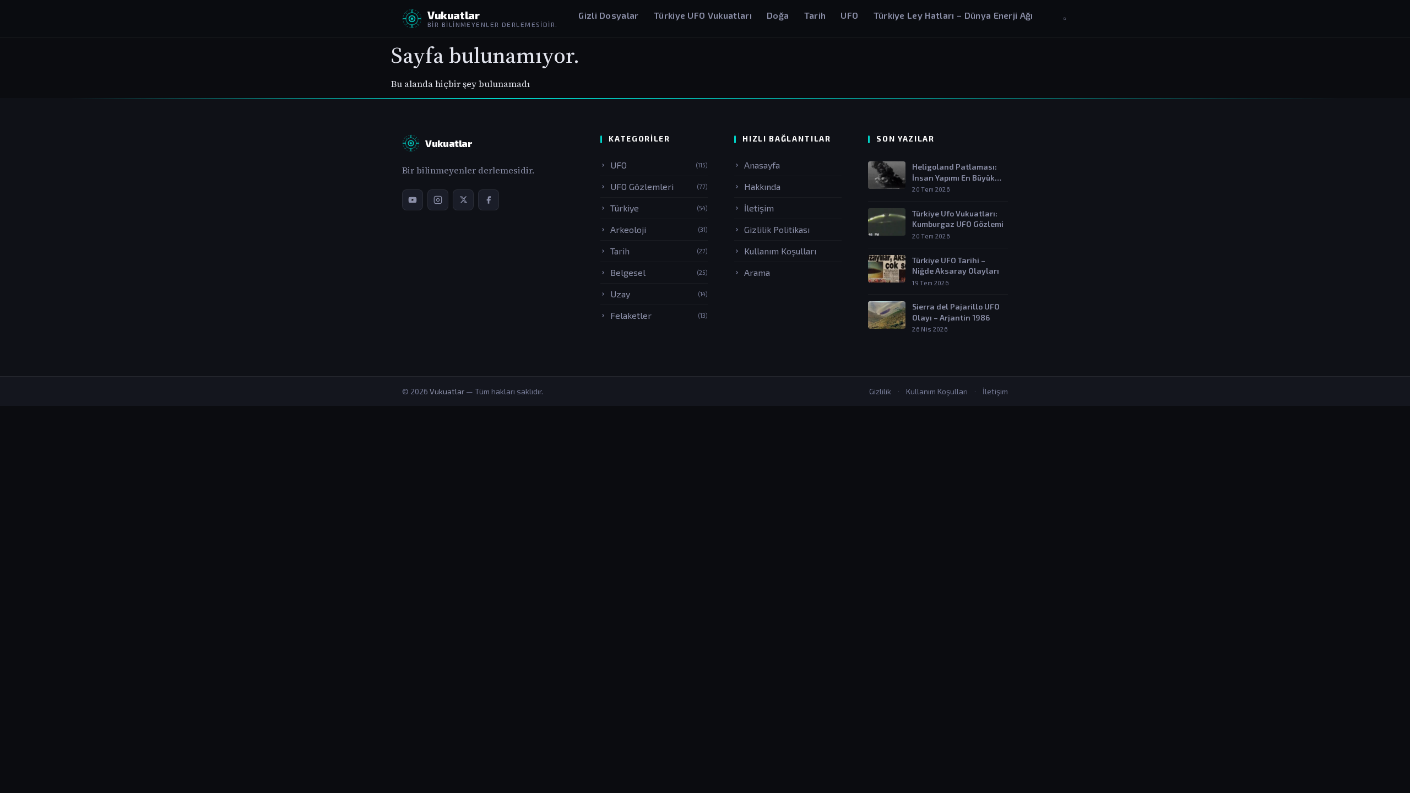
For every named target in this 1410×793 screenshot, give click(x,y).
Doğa (778, 15)
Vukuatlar (448, 391)
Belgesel (659, 272)
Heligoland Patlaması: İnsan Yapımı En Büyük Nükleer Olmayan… (954, 172)
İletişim (759, 208)
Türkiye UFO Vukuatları (703, 15)
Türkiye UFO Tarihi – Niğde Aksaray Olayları (955, 266)
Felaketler (659, 315)
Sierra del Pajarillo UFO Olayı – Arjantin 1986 (956, 312)
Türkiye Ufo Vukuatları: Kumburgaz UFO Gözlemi (958, 219)
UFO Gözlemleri (659, 186)
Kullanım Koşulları (780, 251)
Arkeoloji (659, 229)
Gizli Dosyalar (608, 15)
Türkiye (659, 208)
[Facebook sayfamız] (488, 199)
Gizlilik (880, 391)
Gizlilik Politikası (777, 229)
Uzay (659, 294)
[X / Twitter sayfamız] (463, 199)
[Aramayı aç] (1065, 19)
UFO (849, 15)
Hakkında (762, 186)
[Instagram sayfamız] (437, 199)
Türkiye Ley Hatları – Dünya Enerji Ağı (953, 15)
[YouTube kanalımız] (412, 199)
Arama (757, 272)
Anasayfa (762, 165)
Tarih (815, 15)
